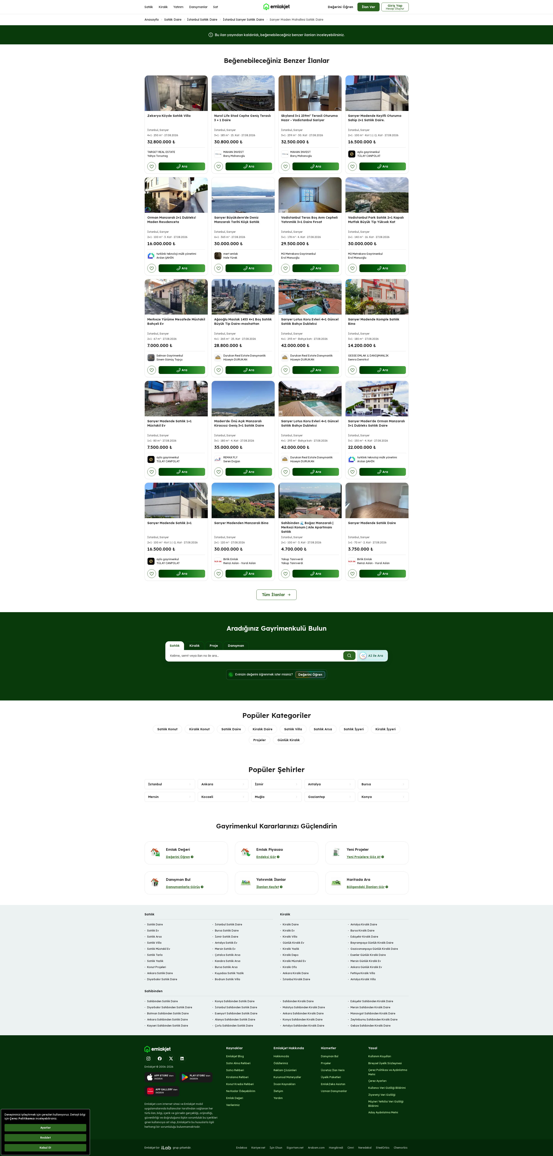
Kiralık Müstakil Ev (294, 961)
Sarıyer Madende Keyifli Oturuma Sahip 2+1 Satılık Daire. (374, 118)
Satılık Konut (167, 729)
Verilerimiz (233, 1105)
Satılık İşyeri (354, 729)
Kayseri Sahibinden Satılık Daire (167, 1025)
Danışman (236, 646)
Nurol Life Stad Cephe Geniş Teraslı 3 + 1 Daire (242, 118)
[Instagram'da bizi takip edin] (148, 1058)
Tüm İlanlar (273, 594)
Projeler (259, 740)
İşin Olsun (276, 1147)
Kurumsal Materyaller (287, 1077)
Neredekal (365, 1147)
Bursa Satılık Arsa (226, 967)
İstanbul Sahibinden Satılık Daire (236, 1007)
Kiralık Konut (199, 729)
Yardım (278, 1098)
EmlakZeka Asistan (333, 1084)
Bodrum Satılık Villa (227, 979)
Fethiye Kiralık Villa (362, 973)
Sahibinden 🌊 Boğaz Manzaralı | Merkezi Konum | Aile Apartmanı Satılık (307, 527)
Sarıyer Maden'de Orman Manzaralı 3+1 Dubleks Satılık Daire (376, 423)
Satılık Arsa (323, 729)
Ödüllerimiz (281, 1063)
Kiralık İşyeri (385, 729)
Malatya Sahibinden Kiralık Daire (304, 1007)
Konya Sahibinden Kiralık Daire (302, 1019)
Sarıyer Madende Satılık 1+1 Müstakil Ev (169, 423)
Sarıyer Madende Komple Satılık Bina (373, 321)
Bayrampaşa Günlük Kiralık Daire (371, 942)
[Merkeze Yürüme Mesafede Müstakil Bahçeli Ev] (176, 297)
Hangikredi (336, 1147)
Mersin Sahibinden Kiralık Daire (370, 1007)
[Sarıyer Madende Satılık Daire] (377, 500)
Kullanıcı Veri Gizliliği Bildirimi (387, 1087)
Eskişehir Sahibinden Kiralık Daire (371, 1001)
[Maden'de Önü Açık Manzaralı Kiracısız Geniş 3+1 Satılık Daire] (243, 398)
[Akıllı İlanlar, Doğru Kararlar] (276, 6)
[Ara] (349, 655)
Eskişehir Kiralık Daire (364, 936)
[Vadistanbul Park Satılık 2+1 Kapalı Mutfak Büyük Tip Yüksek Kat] (377, 195)
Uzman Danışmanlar (334, 1091)
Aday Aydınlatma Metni (383, 1112)
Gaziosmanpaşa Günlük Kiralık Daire (374, 948)
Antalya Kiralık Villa (363, 979)
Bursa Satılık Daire (227, 930)
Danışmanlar (198, 7)
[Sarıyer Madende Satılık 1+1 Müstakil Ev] (176, 398)
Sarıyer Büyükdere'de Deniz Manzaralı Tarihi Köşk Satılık (236, 220)
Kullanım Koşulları (379, 1056)
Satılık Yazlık (155, 961)
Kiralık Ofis (290, 967)
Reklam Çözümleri (285, 1070)
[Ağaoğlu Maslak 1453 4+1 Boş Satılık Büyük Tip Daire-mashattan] (243, 297)
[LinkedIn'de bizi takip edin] (182, 1058)
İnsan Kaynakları (285, 1084)
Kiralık (163, 7)
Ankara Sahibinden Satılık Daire (167, 1019)
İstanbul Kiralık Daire (296, 979)
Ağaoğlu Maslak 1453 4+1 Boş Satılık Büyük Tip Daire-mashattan (243, 321)
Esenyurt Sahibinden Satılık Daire (236, 1013)
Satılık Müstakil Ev (158, 948)
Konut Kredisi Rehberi (240, 1084)
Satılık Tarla (155, 955)
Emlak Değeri (234, 1098)
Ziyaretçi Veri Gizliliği (381, 1094)
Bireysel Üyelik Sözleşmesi (385, 1063)
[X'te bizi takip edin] (171, 1058)
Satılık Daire (172, 20)
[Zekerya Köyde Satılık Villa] (176, 93)
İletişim (278, 1091)
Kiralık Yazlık (291, 948)
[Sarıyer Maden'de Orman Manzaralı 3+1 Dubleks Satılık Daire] (377, 398)
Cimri (350, 1147)
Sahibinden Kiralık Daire (298, 1001)
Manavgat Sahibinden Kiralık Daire (372, 1013)
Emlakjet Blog (235, 1056)
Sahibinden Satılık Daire (162, 1001)
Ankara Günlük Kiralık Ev (366, 967)
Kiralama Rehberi (237, 1077)
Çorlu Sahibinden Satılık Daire (234, 1025)
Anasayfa (151, 20)
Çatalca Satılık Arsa (227, 955)
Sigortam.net (295, 1147)
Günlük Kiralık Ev (293, 942)
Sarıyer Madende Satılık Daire (372, 523)
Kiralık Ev (289, 930)
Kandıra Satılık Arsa (227, 961)
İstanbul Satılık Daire (202, 20)
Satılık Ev (153, 930)
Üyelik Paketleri (331, 1077)
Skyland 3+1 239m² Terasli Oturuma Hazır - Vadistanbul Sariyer (309, 118)
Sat (215, 7)
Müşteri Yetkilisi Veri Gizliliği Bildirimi (386, 1103)
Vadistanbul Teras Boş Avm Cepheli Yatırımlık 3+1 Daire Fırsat (309, 220)
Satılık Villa (293, 729)
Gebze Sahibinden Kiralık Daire (370, 1025)
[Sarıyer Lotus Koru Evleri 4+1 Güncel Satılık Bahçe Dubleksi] (310, 297)
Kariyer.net (258, 1147)
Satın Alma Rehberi (238, 1063)
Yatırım (178, 7)
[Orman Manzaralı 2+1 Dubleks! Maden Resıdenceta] (176, 195)
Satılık (148, 7)
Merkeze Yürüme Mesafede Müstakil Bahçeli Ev (176, 321)
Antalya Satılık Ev (226, 942)
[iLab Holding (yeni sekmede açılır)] (166, 1147)
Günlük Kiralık (288, 740)
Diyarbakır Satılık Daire (162, 979)
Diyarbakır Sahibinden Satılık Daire (169, 1007)
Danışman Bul (329, 1056)
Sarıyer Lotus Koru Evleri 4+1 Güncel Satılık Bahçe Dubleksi (310, 321)
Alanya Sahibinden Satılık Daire (235, 1019)
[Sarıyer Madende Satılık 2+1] (176, 500)
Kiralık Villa (290, 936)
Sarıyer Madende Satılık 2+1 (169, 523)
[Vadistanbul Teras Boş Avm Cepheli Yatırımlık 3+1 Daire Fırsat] (310, 195)
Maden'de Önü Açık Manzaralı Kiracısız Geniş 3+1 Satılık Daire (239, 423)
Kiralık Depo (291, 955)
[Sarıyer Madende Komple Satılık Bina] (377, 297)
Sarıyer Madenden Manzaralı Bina (241, 523)
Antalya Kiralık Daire (363, 924)
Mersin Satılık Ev (225, 948)
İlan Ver (368, 7)
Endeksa (241, 1147)
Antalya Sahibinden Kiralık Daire (303, 1025)
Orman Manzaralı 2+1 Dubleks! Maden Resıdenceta (171, 220)
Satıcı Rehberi (235, 1070)
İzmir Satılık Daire (226, 936)
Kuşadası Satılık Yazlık (229, 973)
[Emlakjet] (157, 1049)
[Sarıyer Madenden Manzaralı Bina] (243, 500)
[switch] (372, 656)
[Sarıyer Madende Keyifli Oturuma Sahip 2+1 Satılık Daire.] (377, 93)
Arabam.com (316, 1147)
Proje (214, 646)
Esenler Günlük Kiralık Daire (368, 955)
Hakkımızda (281, 1056)
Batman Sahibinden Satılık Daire (168, 1013)
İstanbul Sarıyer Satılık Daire (243, 20)
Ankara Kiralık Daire (296, 973)
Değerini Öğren (340, 7)
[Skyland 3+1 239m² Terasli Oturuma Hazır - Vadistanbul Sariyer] (310, 93)
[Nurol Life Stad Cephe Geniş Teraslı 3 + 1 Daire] (243, 93)
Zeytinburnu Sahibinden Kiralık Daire (373, 1019)
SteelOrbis (382, 1147)
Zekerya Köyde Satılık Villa (169, 116)
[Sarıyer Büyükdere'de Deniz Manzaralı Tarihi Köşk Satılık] (243, 195)
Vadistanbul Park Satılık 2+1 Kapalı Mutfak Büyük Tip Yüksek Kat (376, 220)
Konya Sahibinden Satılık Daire (234, 1001)
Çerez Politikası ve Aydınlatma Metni (387, 1072)
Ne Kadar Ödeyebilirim (240, 1091)
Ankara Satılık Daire (160, 973)
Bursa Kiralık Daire (362, 930)
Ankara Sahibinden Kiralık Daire (303, 1013)
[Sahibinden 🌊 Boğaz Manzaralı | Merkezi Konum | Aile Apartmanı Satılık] (310, 500)
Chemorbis (400, 1147)
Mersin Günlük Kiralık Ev (365, 961)
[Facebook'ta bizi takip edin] (160, 1058)
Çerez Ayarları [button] (377, 1080)
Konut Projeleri (156, 967)
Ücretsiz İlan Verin (333, 1070)
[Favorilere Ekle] (151, 166)
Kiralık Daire (262, 729)
